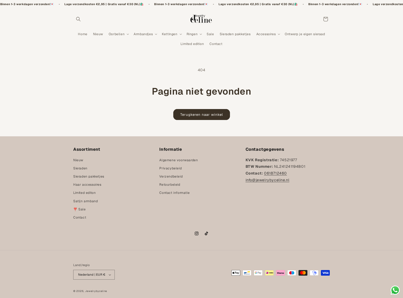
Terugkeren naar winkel (201, 114)
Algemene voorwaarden (178, 160)
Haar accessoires (87, 184)
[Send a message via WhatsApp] (395, 290)
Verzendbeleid (171, 176)
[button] (78, 19)
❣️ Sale (79, 209)
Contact (79, 217)
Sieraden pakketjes (88, 176)
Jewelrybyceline (96, 291)
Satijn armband (85, 201)
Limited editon (84, 193)
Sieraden (80, 168)
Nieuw (78, 160)
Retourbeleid (169, 184)
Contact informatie (174, 193)
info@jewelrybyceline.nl (267, 180)
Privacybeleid (170, 168)
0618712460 (275, 173)
